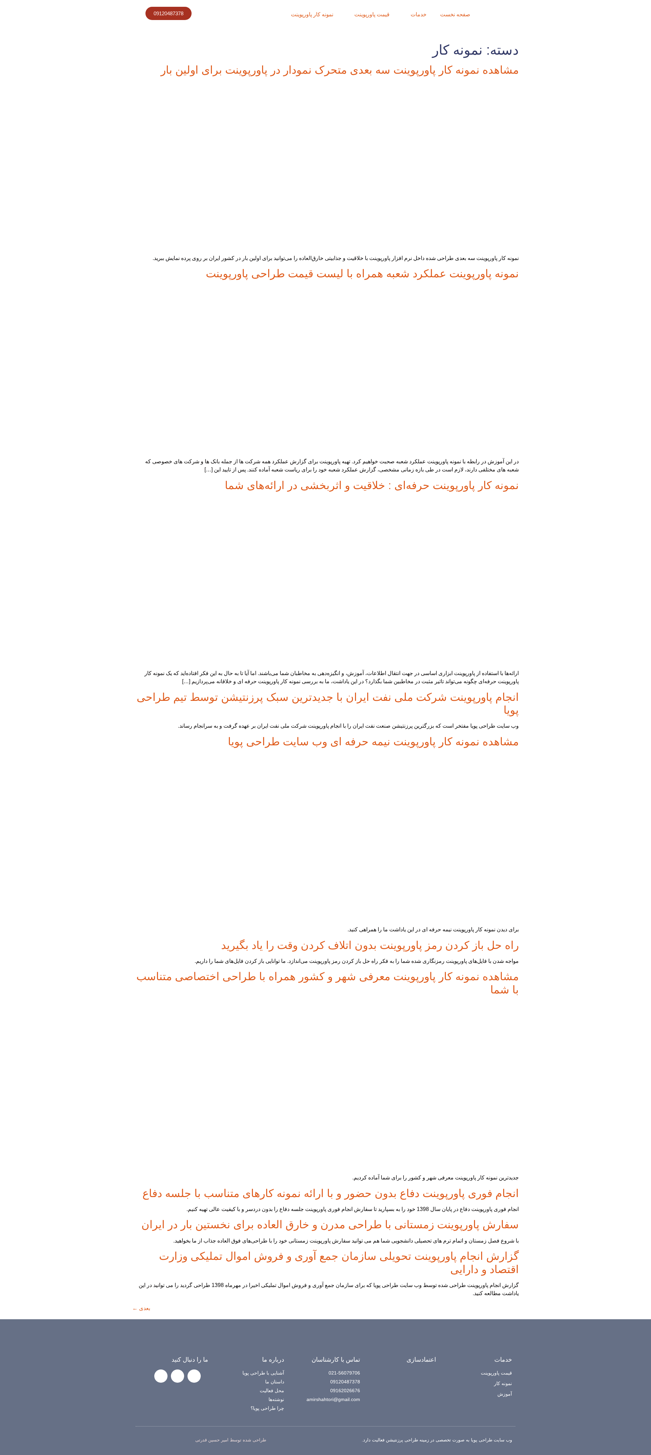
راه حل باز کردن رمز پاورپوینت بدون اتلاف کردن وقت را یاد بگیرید (370, 945)
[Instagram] (194, 1376)
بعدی (141, 1308)
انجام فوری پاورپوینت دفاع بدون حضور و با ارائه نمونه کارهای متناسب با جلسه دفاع (330, 1193)
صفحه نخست (455, 14)
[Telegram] (177, 1376)
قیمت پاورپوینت (372, 14)
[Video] (160, 1376)
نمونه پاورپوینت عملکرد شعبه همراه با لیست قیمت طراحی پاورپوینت (362, 273)
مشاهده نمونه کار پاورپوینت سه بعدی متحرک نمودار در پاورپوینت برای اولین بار (340, 70)
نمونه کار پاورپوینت (312, 14)
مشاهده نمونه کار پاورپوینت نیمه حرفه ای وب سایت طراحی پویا (373, 741)
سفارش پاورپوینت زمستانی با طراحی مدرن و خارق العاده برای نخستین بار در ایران (330, 1224)
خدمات (419, 14)
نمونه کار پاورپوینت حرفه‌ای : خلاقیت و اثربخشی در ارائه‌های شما (372, 485)
